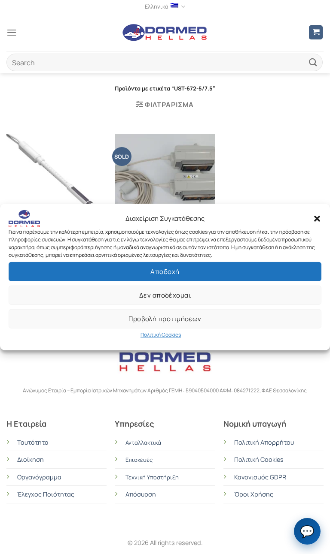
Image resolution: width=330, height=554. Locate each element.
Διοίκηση (30, 459)
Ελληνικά (156, 6)
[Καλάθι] (316, 32)
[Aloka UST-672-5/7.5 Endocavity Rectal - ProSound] (56, 178)
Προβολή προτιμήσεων (165, 318)
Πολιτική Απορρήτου (264, 442)
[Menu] (11, 32)
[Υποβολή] (313, 62)
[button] (317, 218)
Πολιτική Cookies (161, 334)
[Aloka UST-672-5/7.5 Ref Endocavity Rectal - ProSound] (165, 194)
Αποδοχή (164, 271)
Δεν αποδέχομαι (165, 294)
